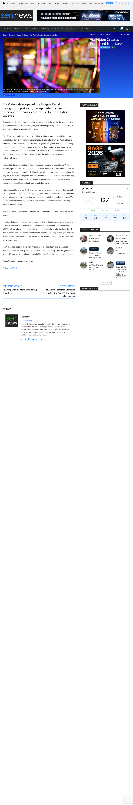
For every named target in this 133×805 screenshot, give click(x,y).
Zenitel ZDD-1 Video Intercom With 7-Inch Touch (122, 241)
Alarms (119, 248)
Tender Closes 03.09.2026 (121, 276)
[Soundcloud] (33, 339)
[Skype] (29, 339)
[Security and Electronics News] (16, 15)
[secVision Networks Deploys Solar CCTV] (83, 264)
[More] (69, 302)
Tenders (93, 249)
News (113, 47)
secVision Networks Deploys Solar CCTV (96, 267)
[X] (125, 3)
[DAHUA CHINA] (105, 126)
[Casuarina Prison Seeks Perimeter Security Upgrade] (83, 250)
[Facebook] (116, 3)
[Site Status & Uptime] (114, 29)
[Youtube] (128, 3)
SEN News (25, 316)
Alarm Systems (22, 35)
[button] (127, 29)
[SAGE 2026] (105, 161)
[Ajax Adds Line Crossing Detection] (110, 250)
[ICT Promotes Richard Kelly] (83, 238)
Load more (104, 283)
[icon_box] (99, 3)
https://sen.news (26, 320)
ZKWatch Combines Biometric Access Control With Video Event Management (59, 292)
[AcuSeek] (83, 15)
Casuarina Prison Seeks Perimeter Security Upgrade (95, 255)
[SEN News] (11, 327)
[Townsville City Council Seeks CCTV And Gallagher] (110, 264)
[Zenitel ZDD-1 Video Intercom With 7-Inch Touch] (110, 238)
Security (12, 35)
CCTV (91, 262)
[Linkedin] (122, 3)
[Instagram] (119, 3)
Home (5, 35)
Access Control (95, 236)
